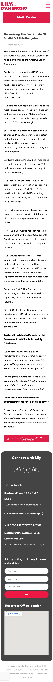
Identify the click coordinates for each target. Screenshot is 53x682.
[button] (26, 438)
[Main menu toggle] (47, 6)
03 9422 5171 (31, 492)
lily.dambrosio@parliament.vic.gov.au (23, 504)
